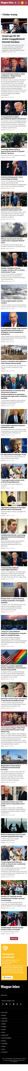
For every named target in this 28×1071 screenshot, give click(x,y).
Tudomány (4, 1052)
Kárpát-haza (5, 1035)
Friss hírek (4, 1012)
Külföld (4, 1029)
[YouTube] (6, 1004)
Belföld (4, 1023)
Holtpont (4, 1026)
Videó (3, 1032)
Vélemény (4, 1018)
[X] (10, 1004)
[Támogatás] (22, 2)
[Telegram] (13, 1004)
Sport (3, 1049)
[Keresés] (18, 2)
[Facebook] (3, 1004)
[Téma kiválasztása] (15, 2)
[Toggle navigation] (25, 2)
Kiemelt (4, 1015)
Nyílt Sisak (4, 1021)
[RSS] (20, 1004)
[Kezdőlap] (7, 3)
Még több (14, 938)
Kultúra (4, 1046)
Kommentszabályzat (8, 1060)
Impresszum (4, 995)
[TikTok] (17, 1004)
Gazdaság (4, 1043)
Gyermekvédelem (6, 1038)
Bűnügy (4, 1040)
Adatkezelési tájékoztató (19, 1060)
